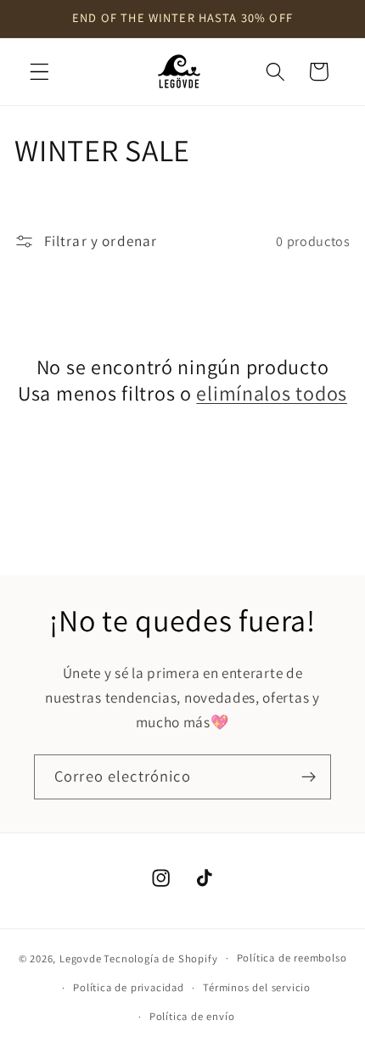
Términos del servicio (257, 987)
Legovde (80, 957)
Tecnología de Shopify (160, 957)
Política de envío (192, 1016)
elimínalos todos (271, 393)
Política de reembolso (292, 957)
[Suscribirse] (308, 777)
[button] (39, 71)
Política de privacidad (128, 987)
